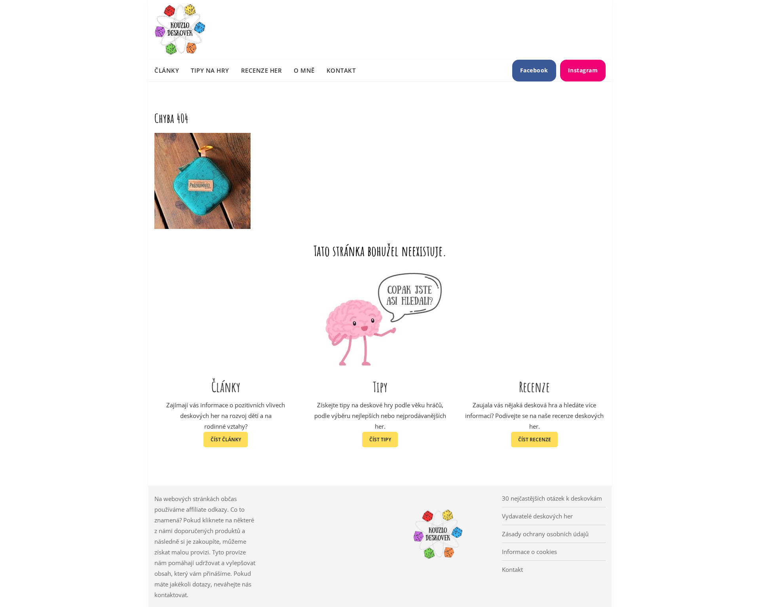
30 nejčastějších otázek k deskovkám (552, 498)
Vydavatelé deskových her (537, 516)
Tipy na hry (210, 70)
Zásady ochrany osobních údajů (545, 534)
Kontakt (341, 70)
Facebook (534, 70)
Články (166, 70)
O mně (304, 70)
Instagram (583, 70)
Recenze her (261, 70)
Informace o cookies (529, 552)
